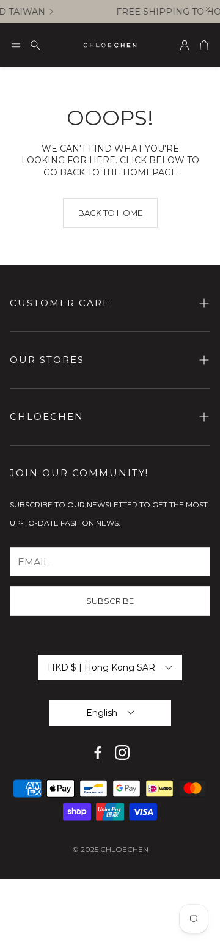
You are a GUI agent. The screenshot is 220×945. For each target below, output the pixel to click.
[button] (16, 45)
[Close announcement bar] (208, 9)
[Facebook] (97, 752)
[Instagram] (122, 752)
